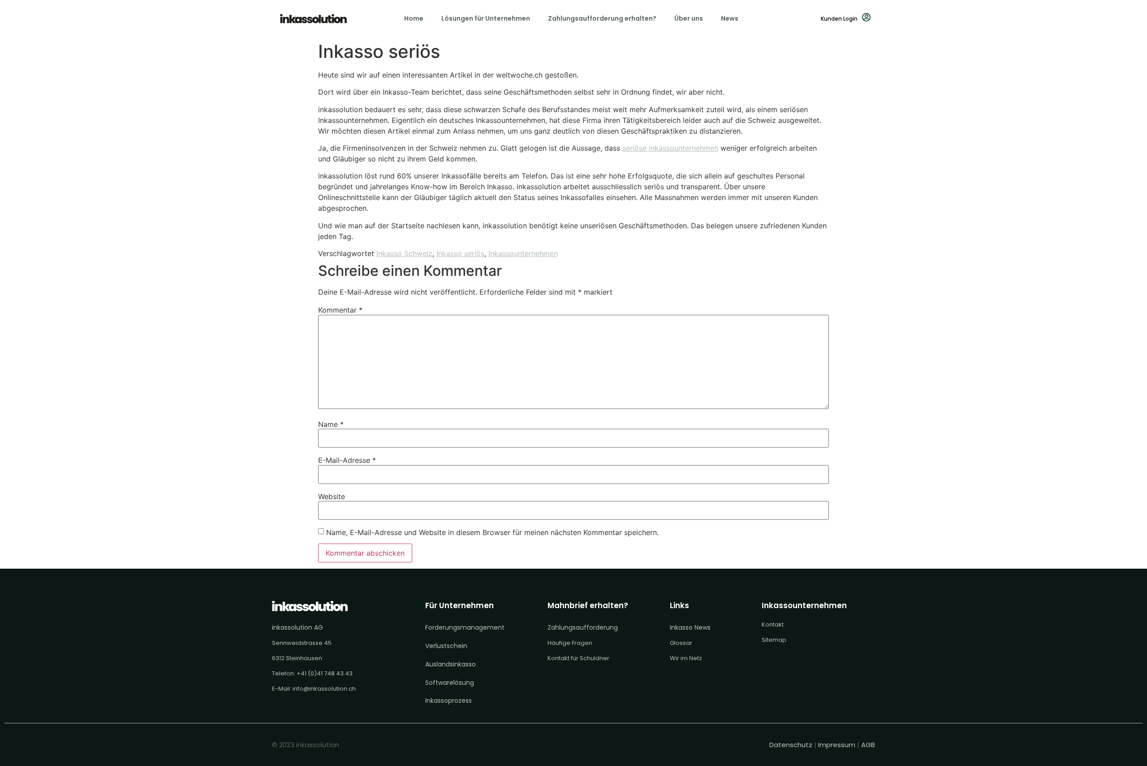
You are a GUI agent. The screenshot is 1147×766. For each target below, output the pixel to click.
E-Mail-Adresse (347, 460)
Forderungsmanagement (465, 627)
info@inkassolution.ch (324, 688)
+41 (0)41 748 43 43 (325, 673)
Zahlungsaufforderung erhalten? (602, 18)
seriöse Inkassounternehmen (670, 148)
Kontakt (773, 624)
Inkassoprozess (448, 700)
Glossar (681, 643)
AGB (868, 744)
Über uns (688, 18)
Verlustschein (446, 645)
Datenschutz (791, 744)
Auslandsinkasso (450, 664)
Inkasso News (690, 627)
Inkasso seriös (460, 253)
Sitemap (774, 639)
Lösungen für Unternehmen (485, 18)
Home (413, 18)
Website (331, 496)
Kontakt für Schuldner (578, 658)
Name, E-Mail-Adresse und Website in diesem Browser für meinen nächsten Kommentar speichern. (492, 532)
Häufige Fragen (570, 643)
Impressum (836, 744)
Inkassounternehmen (523, 253)
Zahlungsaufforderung (583, 627)
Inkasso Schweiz (404, 253)
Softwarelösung (449, 682)
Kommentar (340, 309)
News (729, 18)
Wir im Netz (686, 658)
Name (331, 424)
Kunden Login (839, 18)
